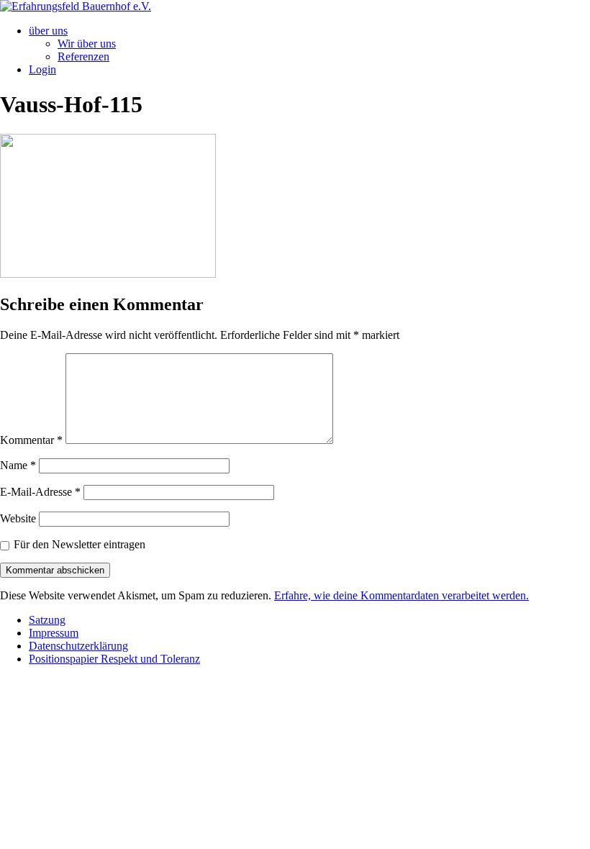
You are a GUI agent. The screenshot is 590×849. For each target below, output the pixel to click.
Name (18, 465)
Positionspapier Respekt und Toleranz (114, 659)
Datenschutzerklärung (78, 646)
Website (18, 518)
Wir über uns (87, 43)
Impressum (53, 633)
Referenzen (83, 56)
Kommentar (31, 440)
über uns (48, 30)
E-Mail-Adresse (40, 492)
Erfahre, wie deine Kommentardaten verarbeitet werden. (401, 595)
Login (42, 69)
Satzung (47, 620)
